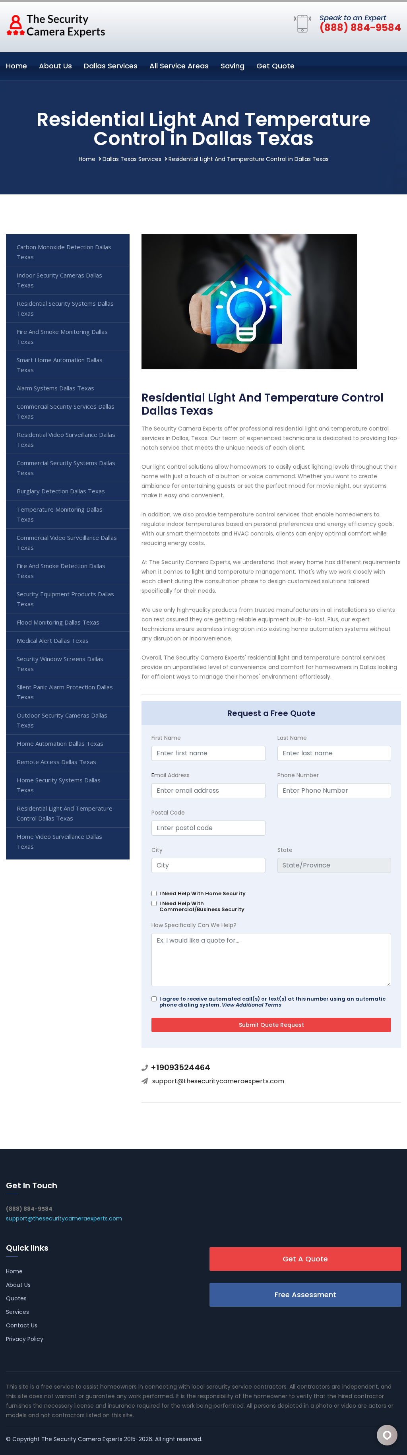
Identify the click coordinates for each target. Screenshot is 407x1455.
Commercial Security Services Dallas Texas (65, 411)
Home (16, 66)
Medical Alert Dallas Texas (53, 640)
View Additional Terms (251, 1005)
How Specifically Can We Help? (193, 925)
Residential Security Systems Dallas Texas (65, 308)
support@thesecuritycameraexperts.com (218, 1081)
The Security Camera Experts (81, 1439)
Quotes (16, 1298)
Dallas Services (111, 66)
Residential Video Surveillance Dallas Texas (66, 439)
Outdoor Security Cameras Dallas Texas (62, 720)
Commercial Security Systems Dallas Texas (66, 468)
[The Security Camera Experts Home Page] (55, 25)
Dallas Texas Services (132, 159)
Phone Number (298, 775)
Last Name (292, 738)
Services (17, 1312)
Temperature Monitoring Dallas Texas (60, 514)
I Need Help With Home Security (202, 893)
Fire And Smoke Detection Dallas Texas (61, 571)
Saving (232, 66)
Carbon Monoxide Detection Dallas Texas (64, 252)
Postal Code (168, 813)
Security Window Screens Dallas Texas (60, 664)
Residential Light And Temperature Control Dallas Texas (64, 813)
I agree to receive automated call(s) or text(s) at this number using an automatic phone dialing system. (272, 1002)
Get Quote (275, 66)
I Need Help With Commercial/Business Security (201, 906)
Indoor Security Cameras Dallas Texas (59, 280)
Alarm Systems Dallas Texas (55, 388)
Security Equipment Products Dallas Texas (65, 599)
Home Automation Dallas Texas (60, 743)
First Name (166, 738)
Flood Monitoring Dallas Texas (58, 622)
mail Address (170, 775)
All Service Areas (179, 66)
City (157, 850)
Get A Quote (305, 1259)
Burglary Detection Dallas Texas (61, 491)
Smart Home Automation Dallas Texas (60, 365)
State (285, 850)
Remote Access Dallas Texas (56, 762)
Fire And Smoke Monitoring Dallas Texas (62, 336)
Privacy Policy (24, 1339)
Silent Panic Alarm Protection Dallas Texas (65, 692)
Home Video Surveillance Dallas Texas (59, 841)
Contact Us (21, 1325)
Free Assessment (305, 1295)
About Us (55, 66)
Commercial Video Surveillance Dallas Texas (67, 542)
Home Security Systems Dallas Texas (59, 785)
